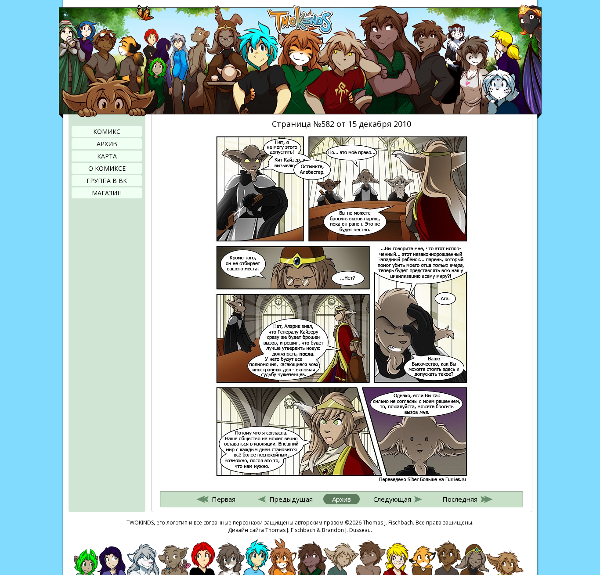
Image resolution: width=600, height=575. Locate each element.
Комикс (106, 131)
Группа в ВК (107, 180)
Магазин (107, 193)
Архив (107, 144)
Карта (107, 156)
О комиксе (107, 168)
